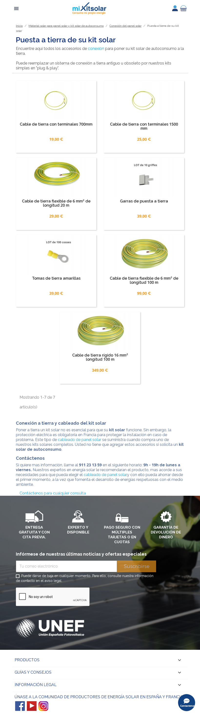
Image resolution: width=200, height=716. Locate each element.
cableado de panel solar (79, 439)
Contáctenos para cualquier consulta (53, 493)
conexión (96, 48)
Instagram (43, 706)
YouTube (32, 706)
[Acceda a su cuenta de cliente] (175, 8)
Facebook (20, 706)
